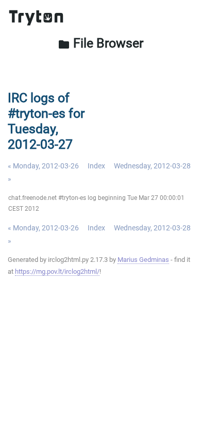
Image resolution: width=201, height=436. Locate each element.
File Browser (100, 43)
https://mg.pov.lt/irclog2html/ (57, 271)
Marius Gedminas (143, 259)
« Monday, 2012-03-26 (43, 166)
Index (96, 166)
